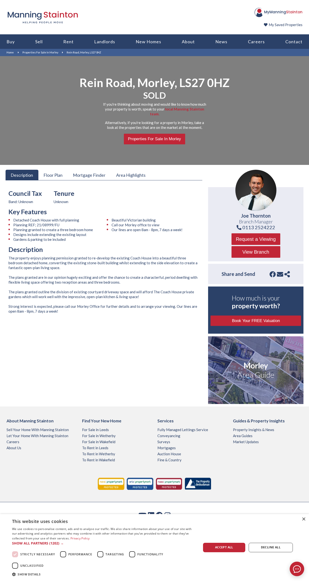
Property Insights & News (253, 429)
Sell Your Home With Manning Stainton (38, 429)
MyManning (283, 12)
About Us (14, 448)
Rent (68, 41)
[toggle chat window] (297, 569)
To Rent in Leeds (95, 448)
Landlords (104, 41)
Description (22, 174)
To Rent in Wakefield (98, 460)
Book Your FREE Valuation (256, 320)
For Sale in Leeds (95, 429)
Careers (256, 41)
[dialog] (154, 547)
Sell (39, 41)
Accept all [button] (224, 547)
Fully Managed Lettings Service (182, 429)
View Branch (255, 252)
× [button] (303, 519)
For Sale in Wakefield (98, 442)
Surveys (163, 442)
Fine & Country (169, 460)
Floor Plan (53, 174)
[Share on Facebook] (272, 274)
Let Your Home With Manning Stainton (37, 436)
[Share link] (287, 274)
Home (10, 52)
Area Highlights (131, 174)
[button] (104, 543)
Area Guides (243, 436)
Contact (293, 41)
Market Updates (246, 442)
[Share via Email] (280, 274)
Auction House (169, 454)
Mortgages (166, 448)
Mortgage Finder (89, 174)
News (221, 41)
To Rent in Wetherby (98, 454)
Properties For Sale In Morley (40, 52)
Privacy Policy (80, 538)
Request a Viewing (256, 239)
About (188, 41)
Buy (11, 41)
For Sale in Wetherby (99, 436)
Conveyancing (168, 436)
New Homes (148, 41)
